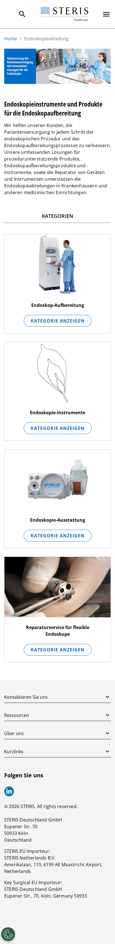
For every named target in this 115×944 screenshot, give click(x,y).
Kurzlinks (13, 751)
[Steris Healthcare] (64, 14)
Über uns (14, 733)
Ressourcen (16, 715)
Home (10, 39)
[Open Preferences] (8, 934)
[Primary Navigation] (106, 14)
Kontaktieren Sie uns (26, 697)
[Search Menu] (22, 14)
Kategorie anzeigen (58, 321)
